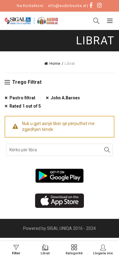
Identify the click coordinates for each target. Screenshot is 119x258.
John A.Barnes (65, 97)
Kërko (107, 150)
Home (54, 63)
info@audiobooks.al (67, 5)
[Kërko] (96, 20)
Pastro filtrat (22, 97)
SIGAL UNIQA (60, 228)
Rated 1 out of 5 (25, 106)
